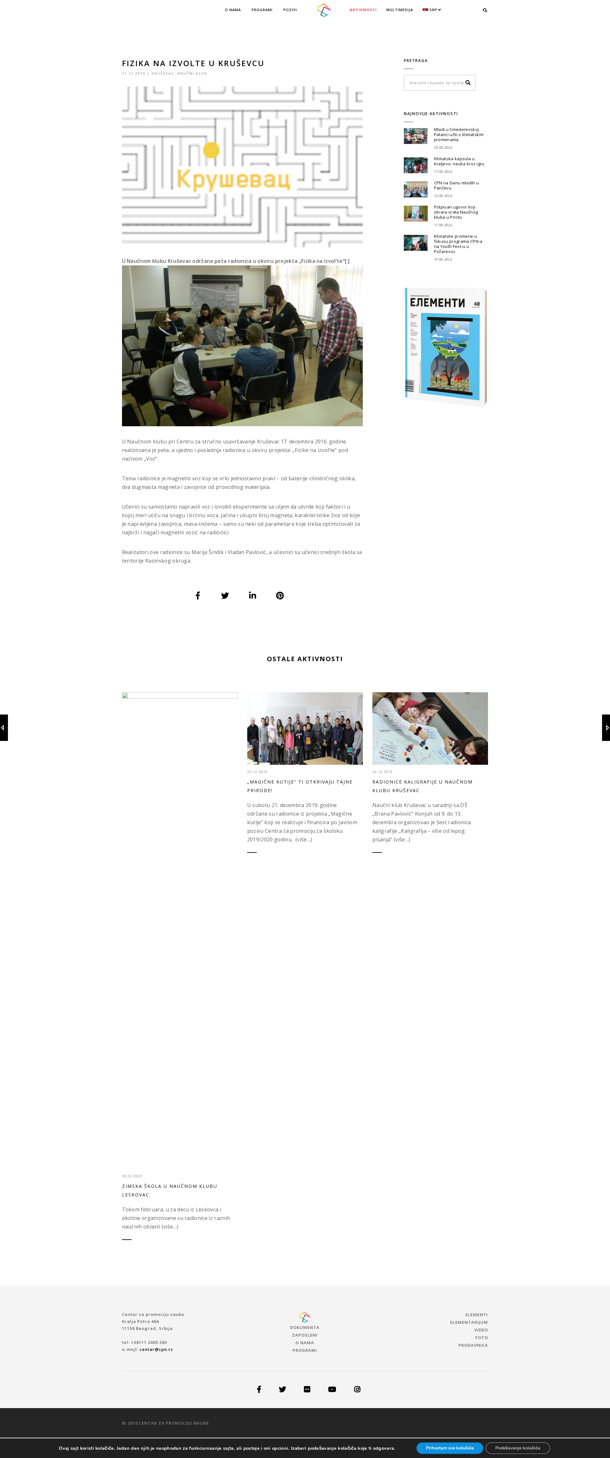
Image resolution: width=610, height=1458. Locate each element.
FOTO (481, 1337)
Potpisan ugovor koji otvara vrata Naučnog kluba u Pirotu (456, 212)
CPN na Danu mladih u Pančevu (456, 185)
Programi (262, 9)
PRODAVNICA (473, 1345)
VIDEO (481, 1330)
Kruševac (163, 73)
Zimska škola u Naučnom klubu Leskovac (169, 1190)
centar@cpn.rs (156, 1349)
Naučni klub (192, 73)
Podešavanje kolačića (517, 1448)
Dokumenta (305, 1327)
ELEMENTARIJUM (469, 1322)
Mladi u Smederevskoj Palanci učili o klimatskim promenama (459, 134)
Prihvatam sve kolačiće (450, 1448)
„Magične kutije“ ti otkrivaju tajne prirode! (300, 786)
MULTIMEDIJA (399, 9)
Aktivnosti (363, 9)
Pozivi (290, 9)
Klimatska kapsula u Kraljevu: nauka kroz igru (459, 161)
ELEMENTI (476, 1315)
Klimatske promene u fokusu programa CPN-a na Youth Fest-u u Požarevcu (458, 243)
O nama (233, 9)
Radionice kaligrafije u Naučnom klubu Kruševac (422, 786)
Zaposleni (305, 1335)
